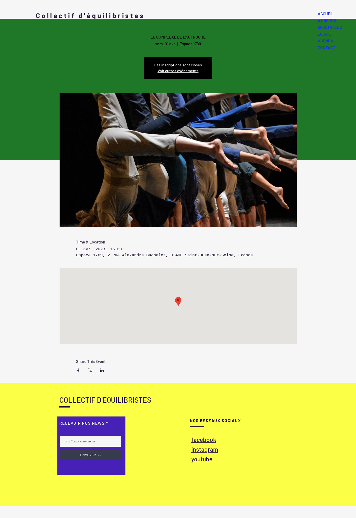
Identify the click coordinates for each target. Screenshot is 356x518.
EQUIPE (324, 33)
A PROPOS (327, 20)
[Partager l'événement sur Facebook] (78, 370)
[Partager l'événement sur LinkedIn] (102, 370)
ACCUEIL (326, 13)
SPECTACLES (330, 27)
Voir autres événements (178, 70)
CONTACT (326, 47)
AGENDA (325, 40)
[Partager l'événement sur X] (90, 370)
